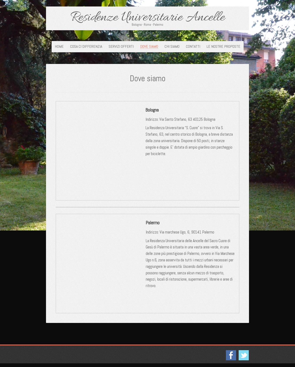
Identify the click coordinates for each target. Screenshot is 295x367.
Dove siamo (149, 46)
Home (59, 46)
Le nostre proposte (223, 46)
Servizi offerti (121, 46)
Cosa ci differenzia (86, 46)
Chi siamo (172, 46)
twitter (243, 355)
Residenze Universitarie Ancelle (147, 18)
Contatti (193, 46)
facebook (230, 355)
